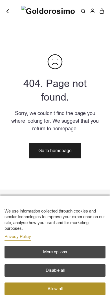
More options (55, 252)
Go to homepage (55, 151)
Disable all (55, 270)
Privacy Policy (18, 236)
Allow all (55, 289)
